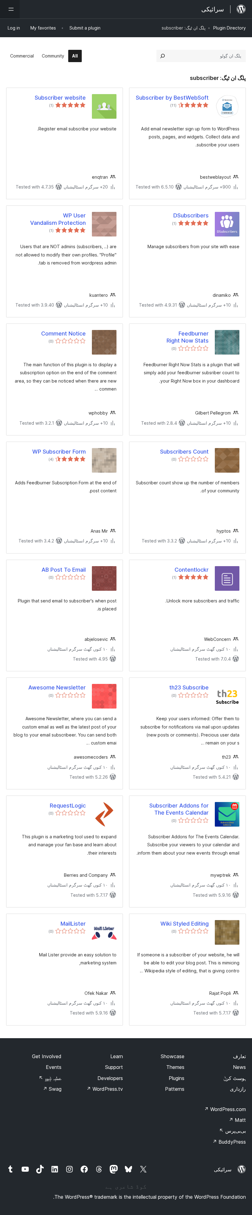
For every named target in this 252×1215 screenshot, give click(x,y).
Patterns (174, 1089)
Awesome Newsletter (57, 687)
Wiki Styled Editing (184, 923)
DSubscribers (191, 215)
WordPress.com (225, 1109)
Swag (52, 1089)
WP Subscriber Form (59, 451)
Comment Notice (63, 333)
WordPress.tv (104, 1089)
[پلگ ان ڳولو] (162, 56)
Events (53, 1067)
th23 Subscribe (189, 687)
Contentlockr (192, 569)
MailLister (73, 923)
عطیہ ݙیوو (50, 1078)
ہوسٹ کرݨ (234, 1078)
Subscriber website (60, 97)
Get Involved (46, 1056)
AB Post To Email (63, 569)
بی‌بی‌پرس (232, 1131)
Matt (237, 1120)
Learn (116, 1056)
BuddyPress (229, 1142)
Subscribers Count (184, 451)
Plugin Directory (229, 27)
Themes (175, 1067)
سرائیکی (222, 1169)
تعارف (239, 1056)
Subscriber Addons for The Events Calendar (179, 809)
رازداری (238, 1089)
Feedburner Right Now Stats (188, 337)
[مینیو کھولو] (10, 9)
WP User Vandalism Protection (58, 219)
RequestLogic (68, 805)
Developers (110, 1078)
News (239, 1067)
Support (114, 1067)
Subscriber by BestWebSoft (172, 97)
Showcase (172, 1056)
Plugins (176, 1078)
